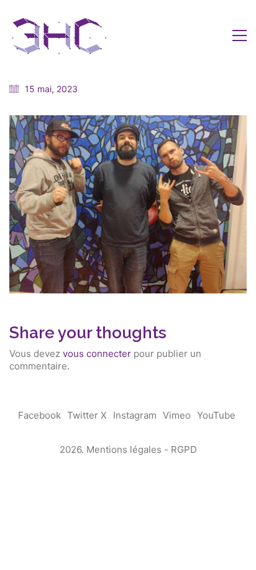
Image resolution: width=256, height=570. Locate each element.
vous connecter (97, 353)
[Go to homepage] (59, 35)
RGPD (184, 449)
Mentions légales (124, 449)
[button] (239, 35)
